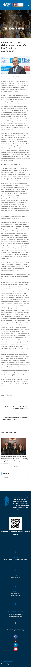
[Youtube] (15, 649)
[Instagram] (15, 641)
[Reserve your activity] (15, 622)
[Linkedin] (15, 645)
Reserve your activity (15, 630)
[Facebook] (7, 395)
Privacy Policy (5, 664)
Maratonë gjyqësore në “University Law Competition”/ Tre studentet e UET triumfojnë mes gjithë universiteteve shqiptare (15, 459)
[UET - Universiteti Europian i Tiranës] (6, 5)
